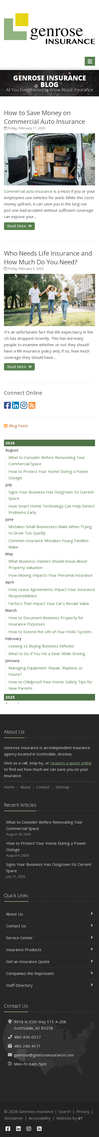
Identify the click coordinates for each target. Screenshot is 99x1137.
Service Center (19, 937)
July (8, 484)
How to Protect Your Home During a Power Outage (46, 849)
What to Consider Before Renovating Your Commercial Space (44, 828)
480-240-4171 (27, 1046)
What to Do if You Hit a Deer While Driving (46, 653)
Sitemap (62, 787)
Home (9, 787)
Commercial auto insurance (28, 191)
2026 (10, 442)
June (9, 519)
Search (65, 1111)
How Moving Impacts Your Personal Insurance (50, 575)
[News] (32, 405)
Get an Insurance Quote (28, 961)
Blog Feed (18, 425)
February (13, 638)
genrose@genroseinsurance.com (44, 1055)
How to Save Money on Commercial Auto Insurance (44, 117)
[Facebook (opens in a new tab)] (7, 405)
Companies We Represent (30, 973)
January (12, 660)
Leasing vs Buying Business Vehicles (41, 646)
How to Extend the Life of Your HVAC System (49, 631)
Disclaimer (13, 1118)
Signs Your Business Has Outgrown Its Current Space (48, 870)
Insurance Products (23, 949)
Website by (69, 1118)
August (11, 450)
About (25, 787)
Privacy (82, 1111)
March (11, 610)
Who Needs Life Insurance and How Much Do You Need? (48, 257)
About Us (14, 914)
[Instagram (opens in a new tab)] (23, 405)
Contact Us (16, 925)
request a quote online (71, 762)
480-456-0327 (27, 1037)
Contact (43, 787)
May (9, 553)
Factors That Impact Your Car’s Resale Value (48, 603)
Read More (17, 225)
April (9, 582)
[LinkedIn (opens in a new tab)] (15, 405)
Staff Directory (19, 985)
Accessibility (40, 1118)
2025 (10, 697)
